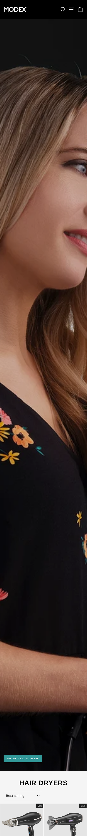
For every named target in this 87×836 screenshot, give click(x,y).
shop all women (22, 758)
